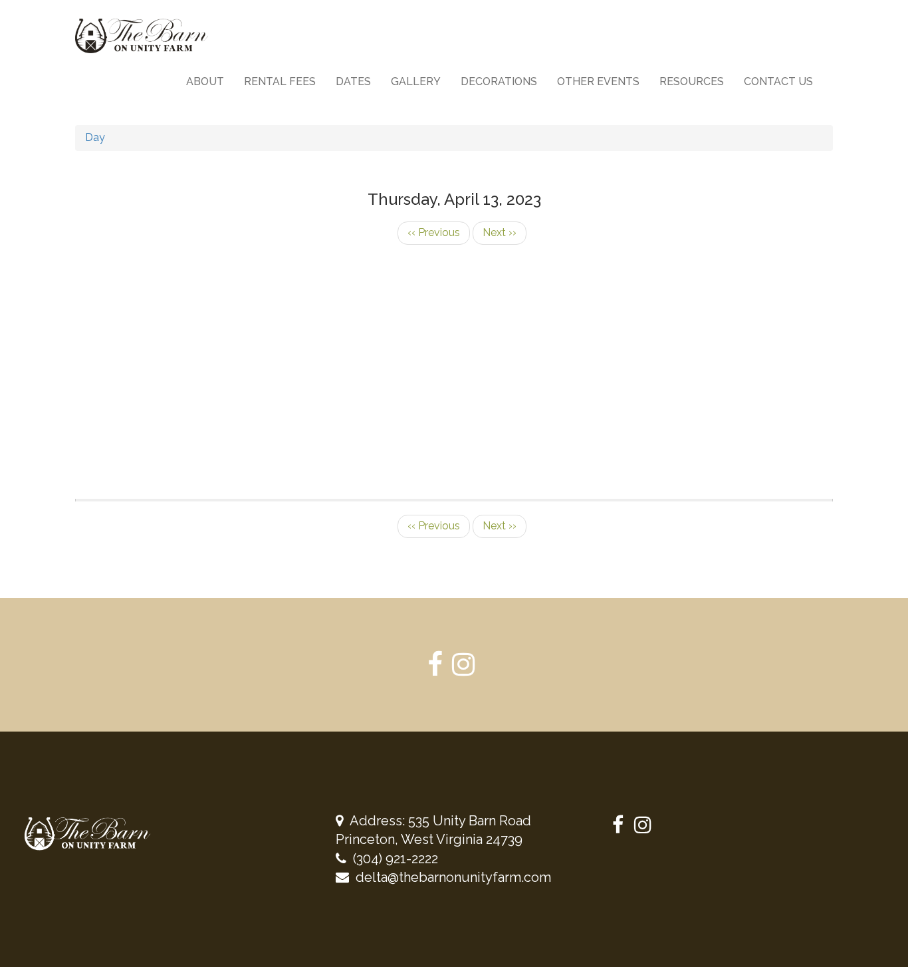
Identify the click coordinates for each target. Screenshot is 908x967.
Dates (353, 81)
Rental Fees (280, 81)
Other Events (598, 81)
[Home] (146, 36)
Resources (691, 81)
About (205, 81)
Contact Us (778, 81)
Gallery (416, 81)
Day (95, 137)
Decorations (499, 81)
